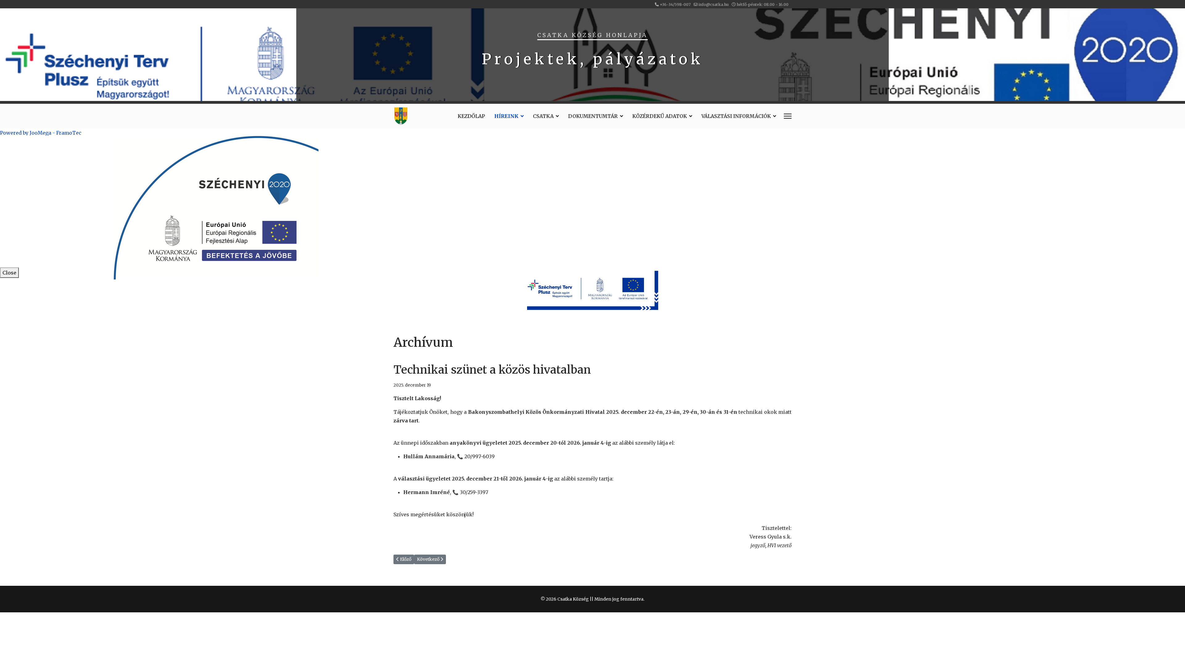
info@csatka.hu (714, 4)
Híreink (506, 116)
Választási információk (736, 116)
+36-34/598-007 (675, 4)
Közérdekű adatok (659, 116)
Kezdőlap (471, 116)
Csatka (543, 116)
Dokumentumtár (593, 116)
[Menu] (788, 116)
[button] (592, 54)
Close (9, 273)
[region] (592, 54)
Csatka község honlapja (592, 35)
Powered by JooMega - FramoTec (40, 133)
